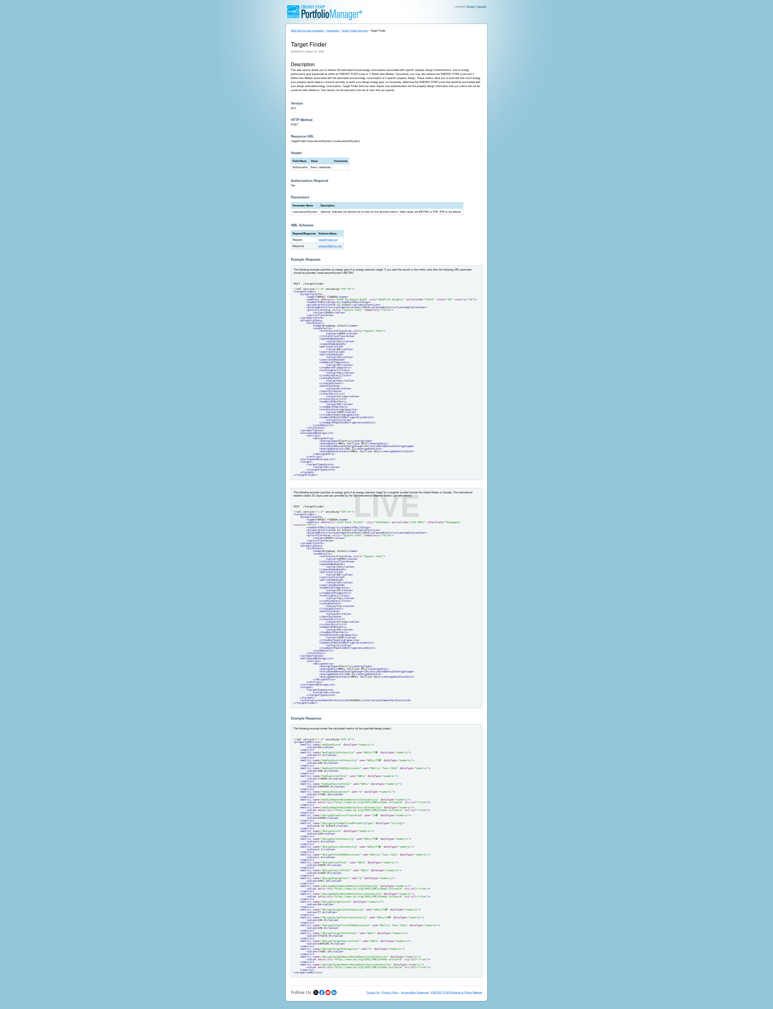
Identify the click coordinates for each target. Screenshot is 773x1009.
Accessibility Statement (415, 992)
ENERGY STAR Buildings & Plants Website (456, 992)
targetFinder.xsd (328, 240)
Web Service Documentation (307, 30)
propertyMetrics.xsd (330, 246)
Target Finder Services (354, 30)
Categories (333, 30)
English (471, 6)
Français (481, 6)
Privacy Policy (390, 992)
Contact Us (373, 992)
